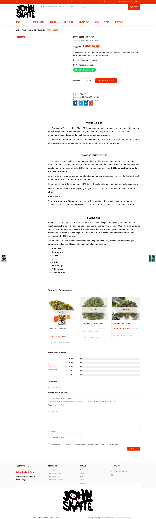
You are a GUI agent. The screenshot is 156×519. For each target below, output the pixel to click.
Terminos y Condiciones (55, 480)
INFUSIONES (68, 22)
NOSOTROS (119, 22)
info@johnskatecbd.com (119, 471)
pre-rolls (96, 100)
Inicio (18, 30)
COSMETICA (54, 22)
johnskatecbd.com (105, 518)
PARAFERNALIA (84, 22)
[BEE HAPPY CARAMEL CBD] (62, 299)
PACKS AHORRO (39, 22)
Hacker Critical (132, 176)
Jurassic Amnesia (113, 176)
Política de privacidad (54, 473)
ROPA (97, 22)
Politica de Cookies (54, 476)
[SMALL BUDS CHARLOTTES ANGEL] (94, 298)
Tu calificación (53, 405)
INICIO (18, 22)
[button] (130, 2)
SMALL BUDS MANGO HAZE (122, 323)
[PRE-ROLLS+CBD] (81, 103)
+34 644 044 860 (67, 7)
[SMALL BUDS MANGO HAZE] (126, 298)
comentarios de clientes (90, 40)
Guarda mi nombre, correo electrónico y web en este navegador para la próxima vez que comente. (83, 444)
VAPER (106, 22)
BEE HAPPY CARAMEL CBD (58, 328)
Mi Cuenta (83, 470)
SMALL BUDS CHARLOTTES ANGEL (93, 323)
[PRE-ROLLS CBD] (75, 103)
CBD (26, 22)
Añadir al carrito (107, 80)
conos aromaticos (87, 100)
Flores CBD (32, 30)
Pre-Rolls (41, 30)
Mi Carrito (82, 473)
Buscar (135, 7)
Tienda (24, 30)
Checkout (82, 483)
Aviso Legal (51, 470)
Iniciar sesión (108, 2)
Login (81, 476)
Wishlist (82, 480)
